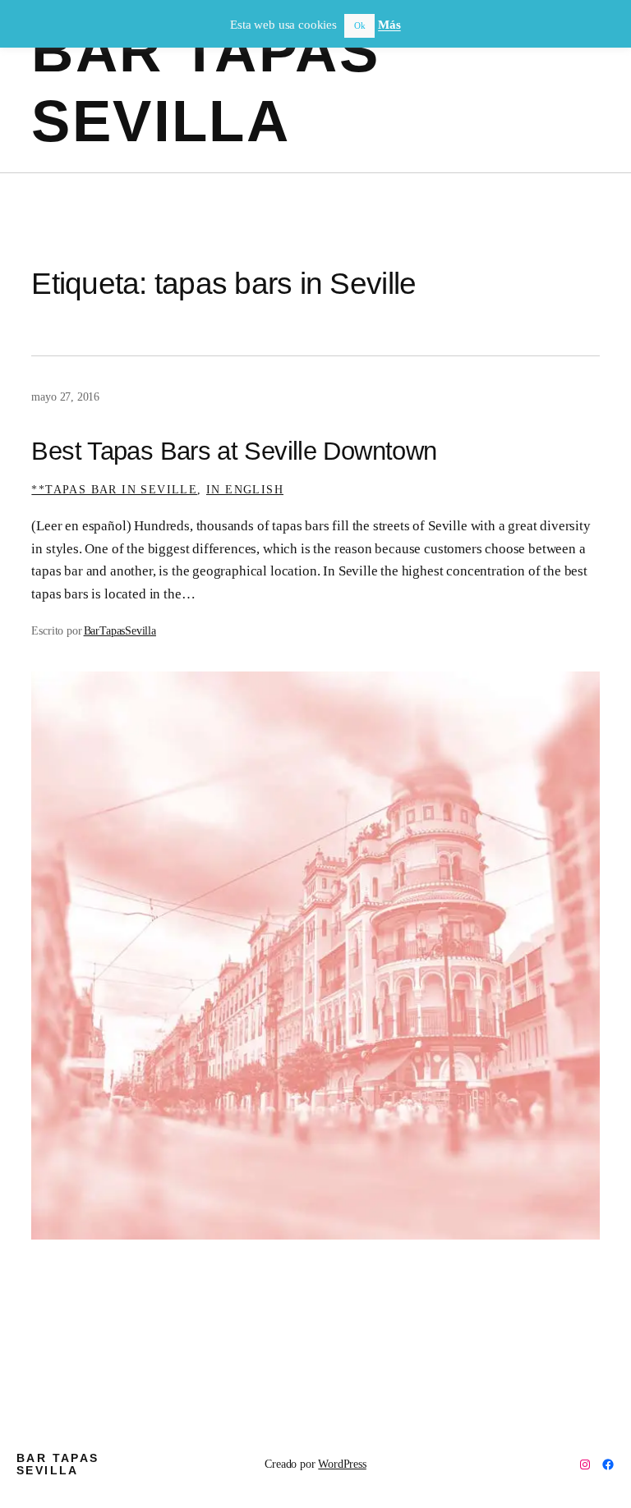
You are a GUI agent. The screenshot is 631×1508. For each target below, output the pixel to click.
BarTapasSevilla (120, 630)
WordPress (342, 1463)
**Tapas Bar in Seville (114, 489)
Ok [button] (360, 25)
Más (389, 24)
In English (244, 489)
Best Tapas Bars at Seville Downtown (233, 451)
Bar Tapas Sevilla (57, 1464)
